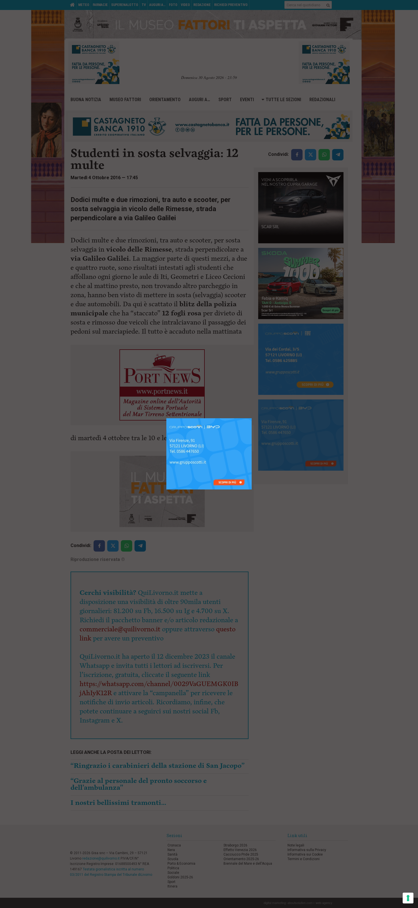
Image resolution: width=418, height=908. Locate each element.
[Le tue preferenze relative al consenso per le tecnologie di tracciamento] (408, 898)
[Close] (252, 418)
